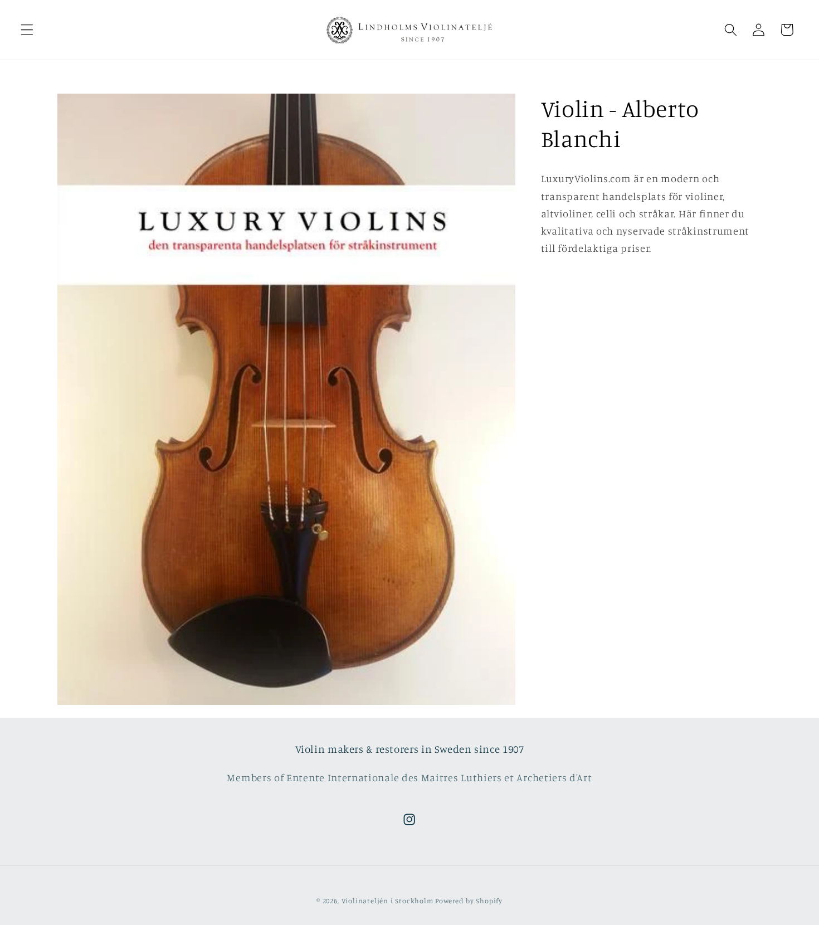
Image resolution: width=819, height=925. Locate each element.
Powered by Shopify (469, 901)
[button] (27, 30)
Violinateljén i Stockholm (387, 901)
